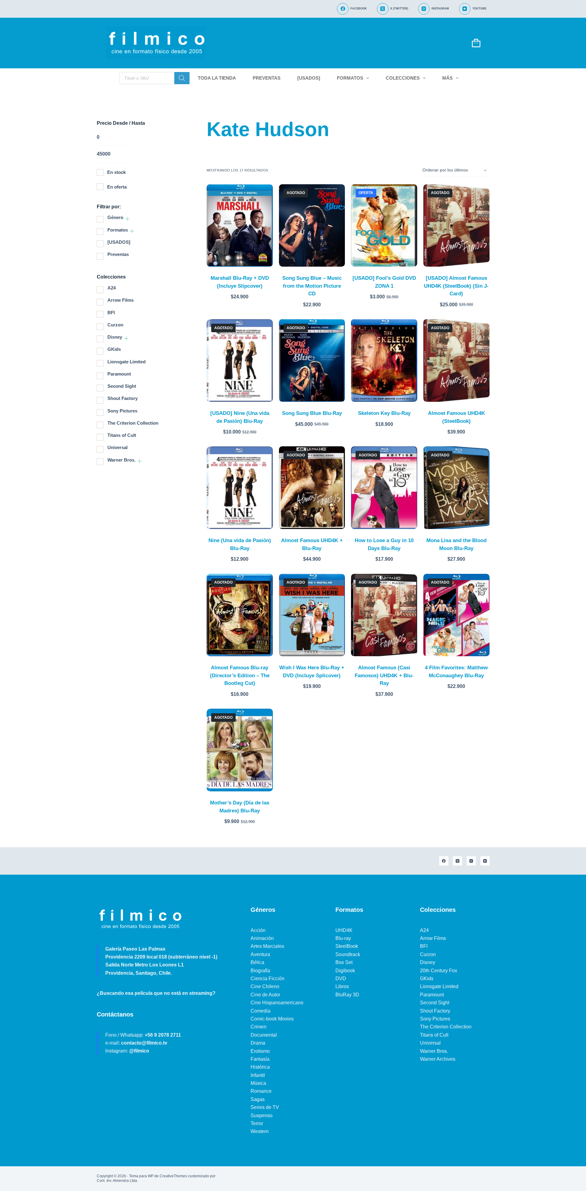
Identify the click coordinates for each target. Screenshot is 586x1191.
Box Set (344, 962)
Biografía (260, 970)
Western (260, 1131)
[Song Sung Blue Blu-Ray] (312, 360)
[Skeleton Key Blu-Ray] (384, 360)
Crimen (258, 1026)
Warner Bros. (121, 459)
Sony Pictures (122, 410)
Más (447, 78)
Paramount (119, 373)
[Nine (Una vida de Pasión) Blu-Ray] (240, 487)
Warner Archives (437, 1059)
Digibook (345, 970)
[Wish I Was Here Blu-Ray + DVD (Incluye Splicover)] (312, 615)
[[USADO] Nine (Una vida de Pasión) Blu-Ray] (240, 360)
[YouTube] (485, 860)
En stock (116, 172)
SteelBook (346, 946)
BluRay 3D (347, 994)
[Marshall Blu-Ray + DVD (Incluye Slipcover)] (240, 225)
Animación (262, 938)
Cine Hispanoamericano (277, 1002)
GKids (114, 349)
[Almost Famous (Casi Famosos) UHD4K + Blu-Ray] (384, 615)
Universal (117, 447)
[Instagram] (471, 860)
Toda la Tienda (217, 78)
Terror (257, 1123)
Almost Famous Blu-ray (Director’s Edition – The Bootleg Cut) (239, 675)
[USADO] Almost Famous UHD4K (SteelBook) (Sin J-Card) (456, 286)
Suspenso (262, 1115)
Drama (258, 1042)
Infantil (258, 1075)
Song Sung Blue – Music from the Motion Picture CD (312, 286)
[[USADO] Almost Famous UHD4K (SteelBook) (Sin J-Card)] (456, 225)
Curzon (115, 324)
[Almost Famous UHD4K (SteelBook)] (456, 360)
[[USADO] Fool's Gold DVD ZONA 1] (384, 225)
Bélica (257, 962)
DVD (340, 978)
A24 (111, 287)
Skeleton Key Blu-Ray (384, 413)
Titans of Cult (121, 435)
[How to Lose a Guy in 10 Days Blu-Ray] (384, 487)
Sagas (258, 1099)
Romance (261, 1091)
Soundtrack (347, 954)
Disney (114, 337)
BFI (111, 312)
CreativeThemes (173, 1176)
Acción (258, 930)
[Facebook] (443, 860)
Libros (342, 986)
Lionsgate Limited (126, 361)
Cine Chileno (265, 986)
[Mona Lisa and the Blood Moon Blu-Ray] (456, 487)
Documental (264, 1035)
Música (258, 1083)
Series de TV (265, 1107)
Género (115, 217)
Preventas (266, 78)
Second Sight (121, 386)
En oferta (117, 186)
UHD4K (344, 930)
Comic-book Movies (272, 1018)
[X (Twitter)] (457, 860)
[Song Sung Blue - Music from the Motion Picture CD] (312, 225)
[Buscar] (182, 78)
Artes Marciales (267, 946)
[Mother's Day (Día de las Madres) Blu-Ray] (240, 750)
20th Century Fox (438, 970)
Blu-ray (343, 938)
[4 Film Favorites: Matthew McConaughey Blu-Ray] (456, 615)
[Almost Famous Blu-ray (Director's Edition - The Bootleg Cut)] (240, 615)
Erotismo (260, 1051)
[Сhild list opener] (127, 219)
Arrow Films (120, 300)
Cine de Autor (265, 994)
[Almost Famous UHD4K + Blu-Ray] (312, 487)
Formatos (350, 78)
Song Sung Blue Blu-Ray (312, 413)
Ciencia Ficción (267, 978)
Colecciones (403, 78)
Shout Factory (122, 398)
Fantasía (260, 1059)
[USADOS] (308, 78)
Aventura (260, 954)
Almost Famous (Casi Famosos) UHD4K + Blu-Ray (384, 675)
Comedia (260, 1010)
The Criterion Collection (132, 423)
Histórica (260, 1067)
